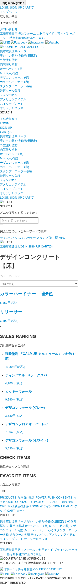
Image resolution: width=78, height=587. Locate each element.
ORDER (14, 506)
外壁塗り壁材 (8, 60)
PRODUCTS (17, 497)
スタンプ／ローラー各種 (16, 86)
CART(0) (28, 7)
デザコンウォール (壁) (14, 77)
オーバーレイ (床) (11, 68)
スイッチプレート (11, 103)
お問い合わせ (8, 29)
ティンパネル (8, 95)
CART (16, 510)
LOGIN (4, 7)
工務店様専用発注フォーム (17, 549)
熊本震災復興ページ (13, 51)
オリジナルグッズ (11, 108)
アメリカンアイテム (13, 99)
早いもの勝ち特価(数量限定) (18, 55)
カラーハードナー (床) (14, 81)
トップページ (8, 12)
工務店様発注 (8, 119)
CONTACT (31, 502)
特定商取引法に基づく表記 (27, 38)
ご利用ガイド (45, 33)
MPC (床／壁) (9, 73)
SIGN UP (16, 7)
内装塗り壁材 (8, 64)
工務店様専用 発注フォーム (18, 33)
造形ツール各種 (10, 90)
